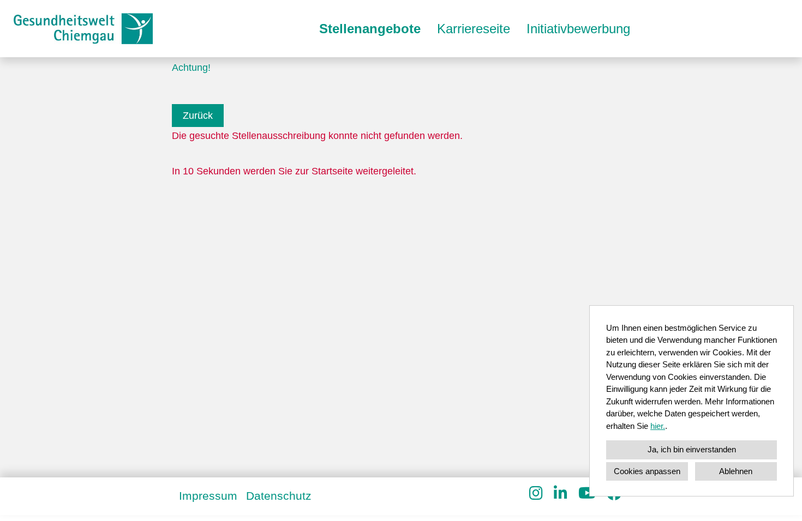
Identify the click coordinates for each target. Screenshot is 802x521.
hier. (657, 426)
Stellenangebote (370, 28)
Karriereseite (473, 28)
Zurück (198, 115)
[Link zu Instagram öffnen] (536, 493)
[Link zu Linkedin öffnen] (560, 493)
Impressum (208, 495)
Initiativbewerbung (578, 28)
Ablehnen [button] (735, 471)
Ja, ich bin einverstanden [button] (692, 449)
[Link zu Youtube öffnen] (587, 493)
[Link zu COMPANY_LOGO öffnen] (83, 28)
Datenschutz (279, 495)
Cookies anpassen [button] (647, 471)
